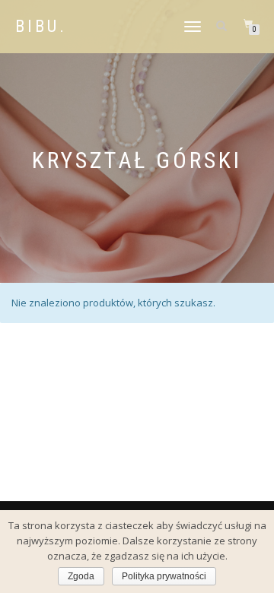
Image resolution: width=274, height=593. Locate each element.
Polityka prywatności (164, 576)
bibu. (41, 26)
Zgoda (81, 576)
